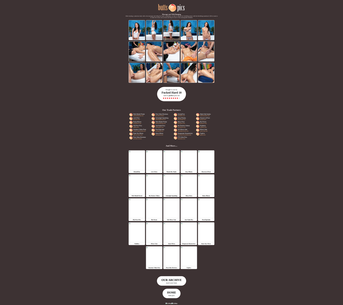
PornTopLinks (160, 130)
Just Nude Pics (160, 126)
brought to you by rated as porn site (172, 94)
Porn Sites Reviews (162, 114)
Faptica (203, 134)
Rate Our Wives (138, 134)
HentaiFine (181, 114)
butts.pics (171, 293)
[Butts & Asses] (171, 12)
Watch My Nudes (205, 114)
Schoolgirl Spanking (162, 118)
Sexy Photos (182, 118)
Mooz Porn (181, 122)
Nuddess (203, 126)
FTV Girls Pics (182, 137)
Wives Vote (203, 130)
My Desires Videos (184, 126)
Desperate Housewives (185, 134)
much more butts (171, 281)
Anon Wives (159, 134)
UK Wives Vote (183, 130)
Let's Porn (136, 118)
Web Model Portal (139, 114)
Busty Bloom (137, 122)
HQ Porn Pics (137, 126)
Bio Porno (203, 122)
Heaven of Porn (205, 118)
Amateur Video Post (139, 130)
